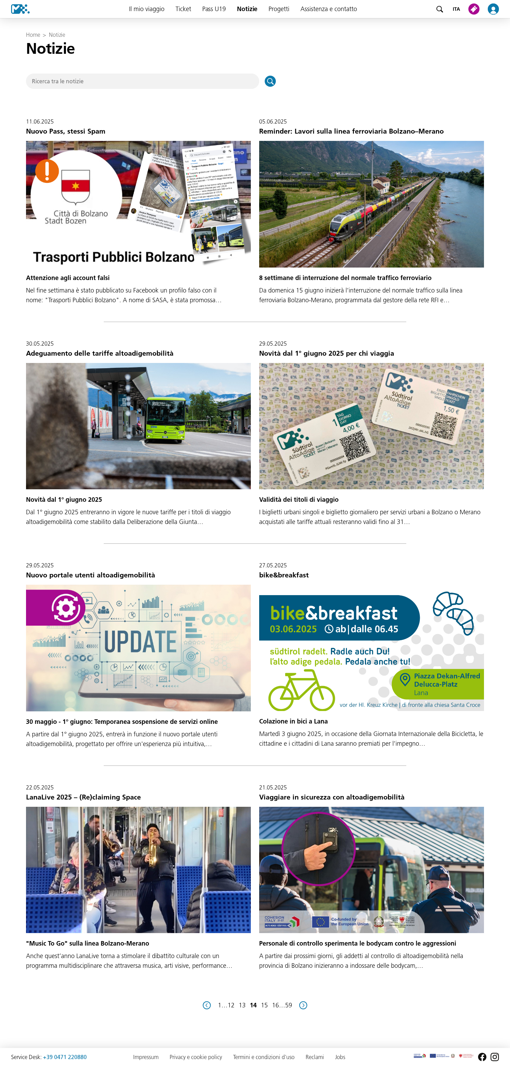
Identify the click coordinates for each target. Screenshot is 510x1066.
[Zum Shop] (475, 9)
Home (33, 34)
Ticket (183, 9)
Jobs (340, 1057)
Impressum (146, 1057)
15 (264, 1005)
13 (242, 1005)
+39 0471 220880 (65, 1057)
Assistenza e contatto (328, 9)
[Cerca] (270, 81)
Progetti (279, 9)
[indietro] (207, 1005)
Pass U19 (214, 9)
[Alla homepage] (15, 9)
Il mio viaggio (146, 9)
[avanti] (303, 1005)
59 (288, 1005)
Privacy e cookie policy (196, 1057)
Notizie (247, 9)
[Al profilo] (497, 9)
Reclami (315, 1057)
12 (231, 1005)
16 (275, 1005)
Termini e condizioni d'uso (264, 1057)
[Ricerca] (439, 9)
